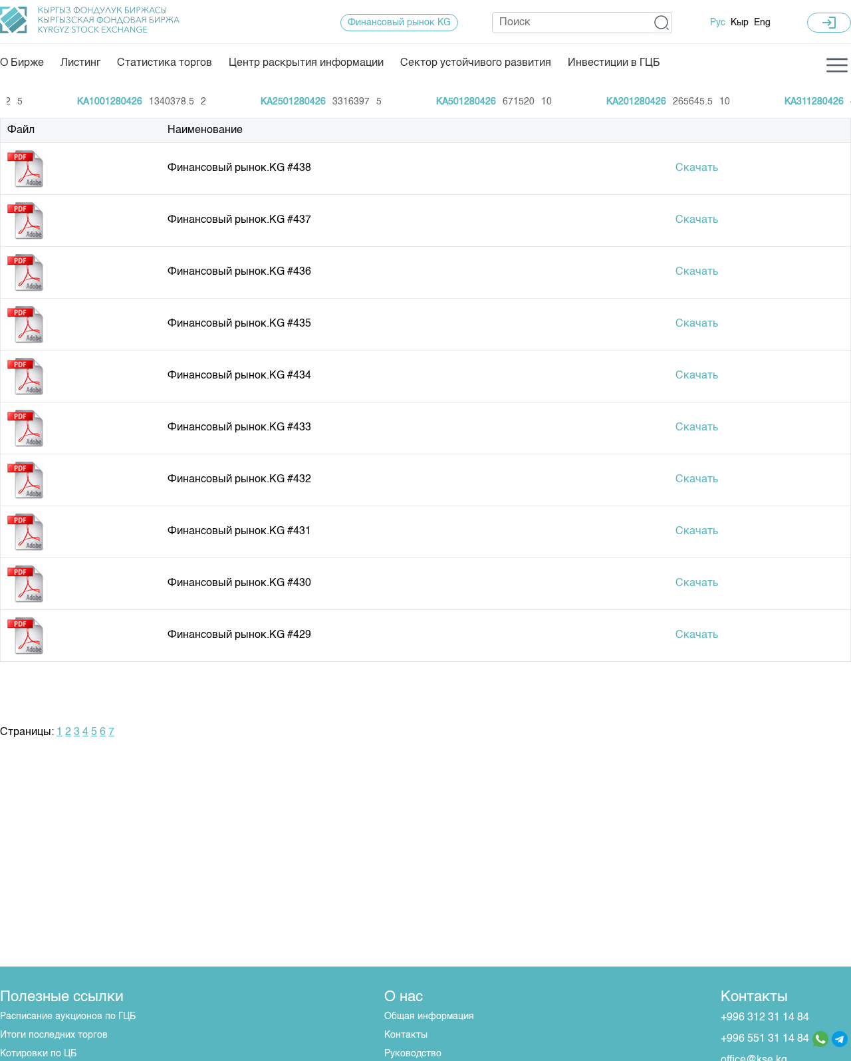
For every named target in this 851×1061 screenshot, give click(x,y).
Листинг (80, 63)
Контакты (405, 1035)
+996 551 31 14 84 (765, 1039)
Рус (717, 22)
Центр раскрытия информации (306, 63)
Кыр (740, 22)
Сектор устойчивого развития (475, 63)
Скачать (696, 168)
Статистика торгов (164, 63)
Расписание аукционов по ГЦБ (68, 1016)
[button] (661, 22)
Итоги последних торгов (54, 1035)
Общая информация (429, 1016)
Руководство (412, 1053)
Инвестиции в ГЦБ (614, 63)
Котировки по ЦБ (38, 1053)
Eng (762, 22)
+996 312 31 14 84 (765, 1017)
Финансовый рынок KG (399, 22)
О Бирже (22, 63)
